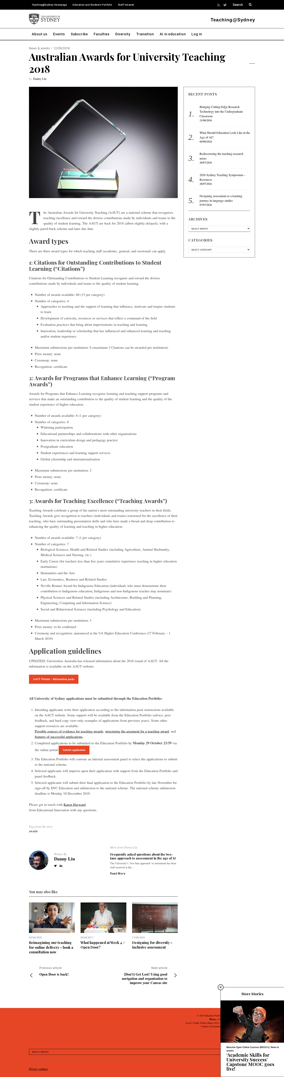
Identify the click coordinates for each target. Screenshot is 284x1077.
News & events (39, 48)
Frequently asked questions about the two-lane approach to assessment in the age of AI (143, 856)
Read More (117, 873)
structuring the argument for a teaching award (137, 731)
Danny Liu (39, 79)
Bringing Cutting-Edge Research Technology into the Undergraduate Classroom (221, 111)
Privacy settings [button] (38, 1069)
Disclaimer (215, 1026)
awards (33, 831)
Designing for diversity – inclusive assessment (152, 945)
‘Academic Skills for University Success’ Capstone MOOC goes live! (250, 1062)
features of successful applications (58, 736)
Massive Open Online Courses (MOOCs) (248, 1047)
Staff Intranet (126, 4)
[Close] (221, 987)
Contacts (205, 1026)
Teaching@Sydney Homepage (49, 4)
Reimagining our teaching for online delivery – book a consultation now (51, 947)
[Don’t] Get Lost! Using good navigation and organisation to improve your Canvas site (144, 975)
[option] (52, 928)
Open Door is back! (54, 971)
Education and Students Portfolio (92, 4)
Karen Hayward (75, 804)
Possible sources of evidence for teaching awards (69, 731)
